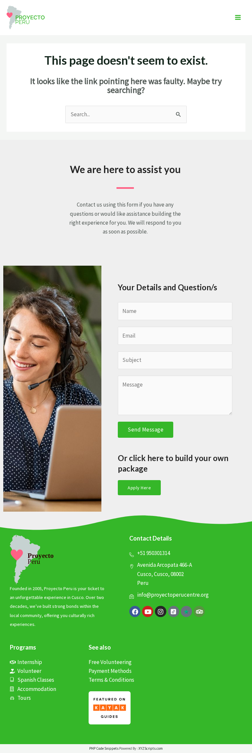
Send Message (145, 429)
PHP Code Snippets (103, 748)
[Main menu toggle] (238, 17)
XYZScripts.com (150, 748)
